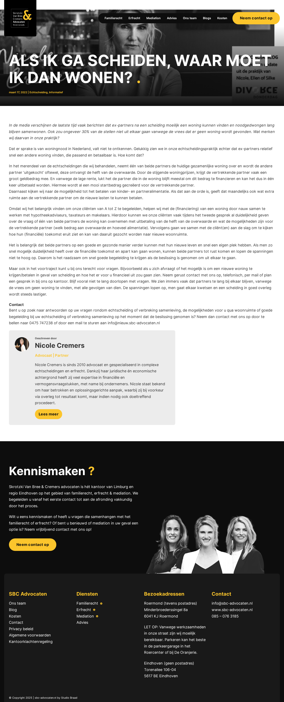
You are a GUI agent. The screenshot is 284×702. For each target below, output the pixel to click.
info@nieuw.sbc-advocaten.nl (134, 323)
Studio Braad (69, 697)
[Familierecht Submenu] (101, 604)
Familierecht (113, 18)
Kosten (222, 18)
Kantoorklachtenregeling (31, 641)
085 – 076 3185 (225, 616)
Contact (16, 622)
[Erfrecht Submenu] (94, 610)
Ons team (190, 18)
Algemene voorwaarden (30, 635)
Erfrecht (134, 18)
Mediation (153, 18)
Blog (13, 610)
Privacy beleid (21, 629)
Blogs (207, 18)
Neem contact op (256, 18)
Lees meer (49, 414)
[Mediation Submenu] (97, 616)
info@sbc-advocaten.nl (232, 603)
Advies (172, 18)
